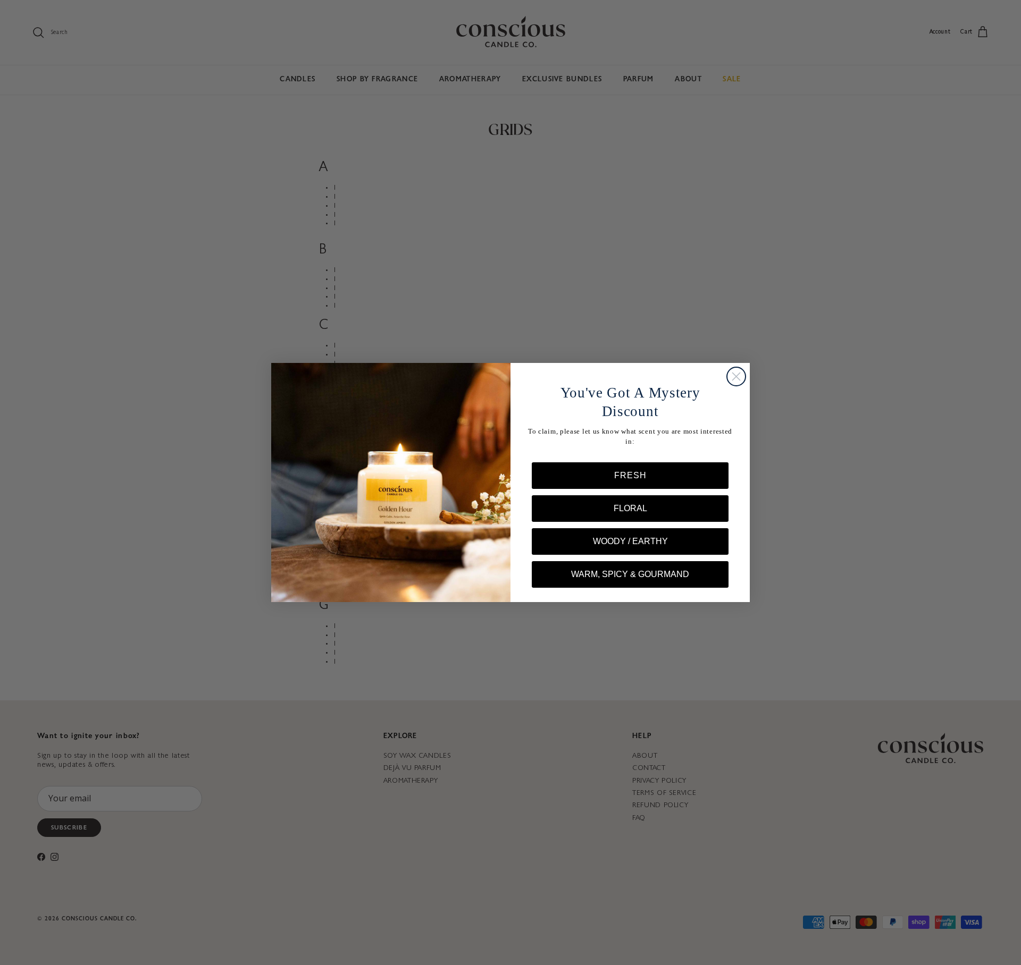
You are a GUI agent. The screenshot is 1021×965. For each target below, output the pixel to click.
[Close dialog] (736, 376)
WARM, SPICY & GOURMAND (630, 574)
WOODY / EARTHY (630, 541)
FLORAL (630, 508)
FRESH (630, 475)
